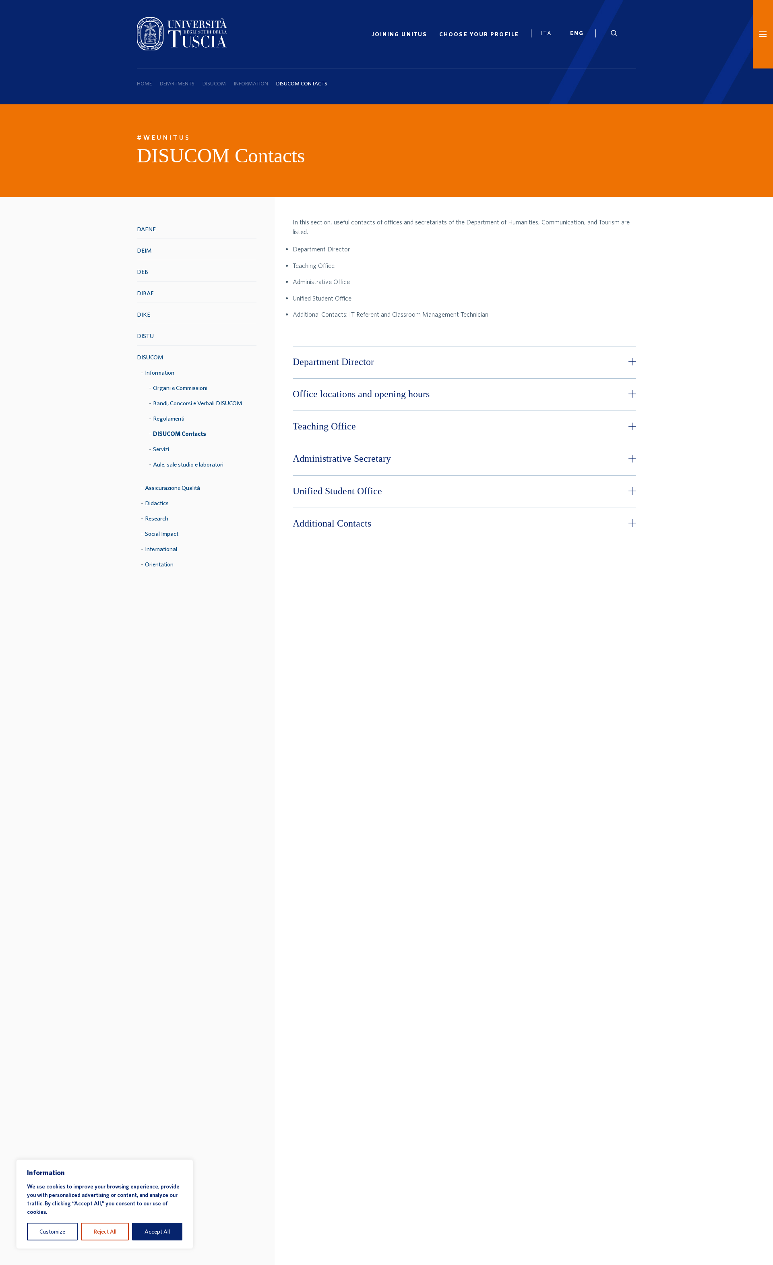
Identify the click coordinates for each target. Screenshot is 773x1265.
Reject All (105, 1231)
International (161, 548)
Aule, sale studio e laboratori (188, 464)
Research (156, 518)
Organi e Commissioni (180, 387)
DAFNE (146, 229)
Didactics (157, 503)
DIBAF (145, 293)
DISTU (145, 335)
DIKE (143, 314)
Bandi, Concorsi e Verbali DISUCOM (197, 403)
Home (144, 84)
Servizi (161, 449)
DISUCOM (214, 84)
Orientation (159, 564)
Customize (52, 1231)
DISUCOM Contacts (179, 433)
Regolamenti (168, 418)
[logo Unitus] (182, 48)
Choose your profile (479, 34)
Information (251, 84)
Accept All (157, 1231)
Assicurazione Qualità (172, 487)
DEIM (144, 250)
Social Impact (161, 533)
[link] (580, 34)
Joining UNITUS (399, 34)
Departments (177, 84)
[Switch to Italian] (549, 34)
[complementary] (104, 1204)
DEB (142, 271)
